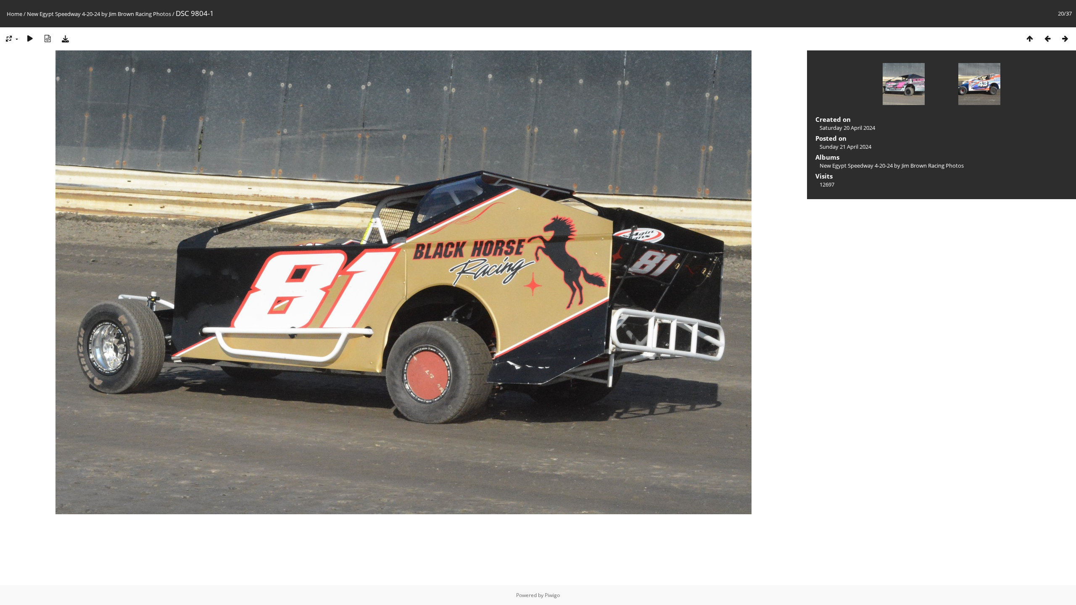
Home (14, 14)
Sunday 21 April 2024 (845, 146)
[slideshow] (30, 38)
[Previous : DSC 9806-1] (1047, 38)
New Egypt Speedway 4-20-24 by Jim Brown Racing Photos (99, 14)
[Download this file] (65, 38)
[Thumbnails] (1030, 38)
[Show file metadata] (47, 38)
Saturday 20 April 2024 (847, 128)
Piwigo (552, 595)
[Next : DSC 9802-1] (1065, 38)
